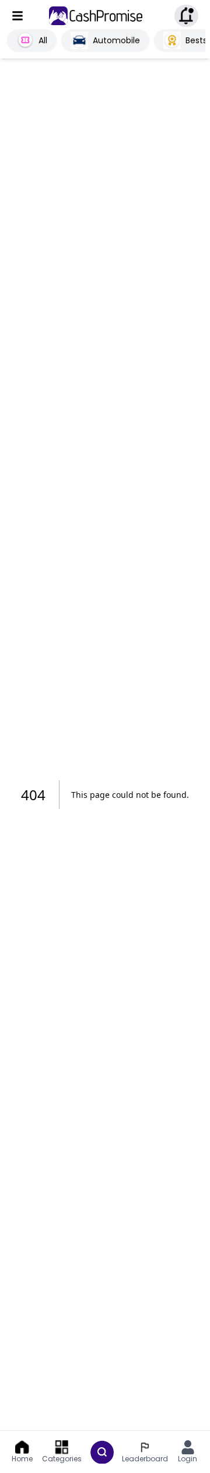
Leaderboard (145, 1459)
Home (22, 1459)
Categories (62, 1459)
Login (187, 1459)
